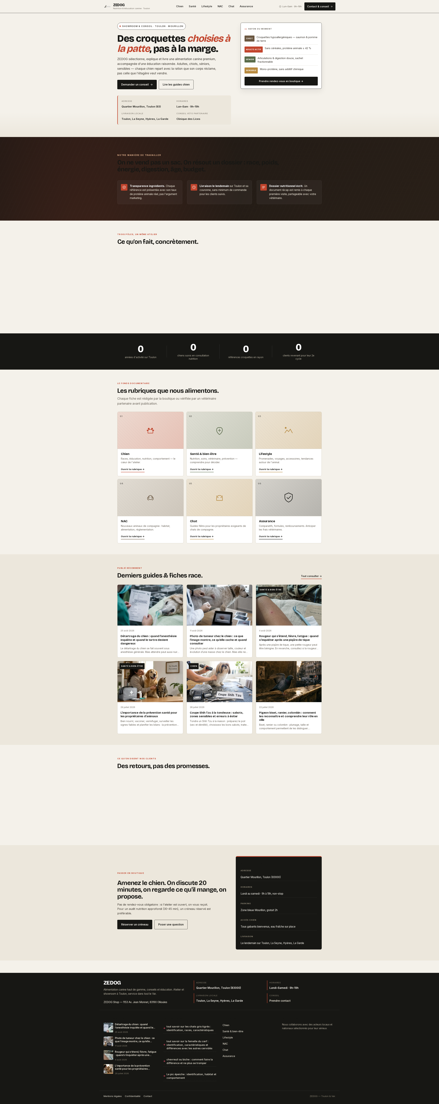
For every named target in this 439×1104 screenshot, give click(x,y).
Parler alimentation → (135, 317)
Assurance (246, 6)
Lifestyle (206, 6)
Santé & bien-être (233, 1031)
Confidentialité (132, 1096)
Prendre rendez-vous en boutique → (281, 81)
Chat (231, 6)
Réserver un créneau (134, 924)
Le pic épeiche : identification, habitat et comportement (191, 1076)
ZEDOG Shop (111, 1002)
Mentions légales (113, 1096)
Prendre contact (279, 1000)
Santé (192, 6)
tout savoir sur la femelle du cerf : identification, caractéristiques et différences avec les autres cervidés (189, 1045)
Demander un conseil (135, 84)
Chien (179, 6)
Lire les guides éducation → (208, 317)
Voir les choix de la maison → (278, 317)
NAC (220, 6)
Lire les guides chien (176, 84)
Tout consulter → (311, 576)
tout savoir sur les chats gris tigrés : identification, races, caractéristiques (190, 1028)
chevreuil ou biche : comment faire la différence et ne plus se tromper (190, 1061)
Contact (148, 1096)
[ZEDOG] (107, 6)
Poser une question (171, 924)
